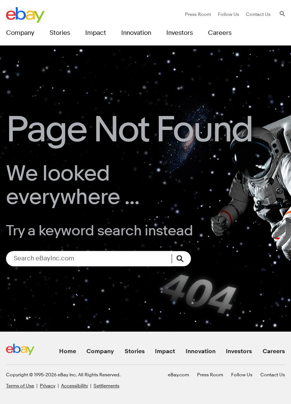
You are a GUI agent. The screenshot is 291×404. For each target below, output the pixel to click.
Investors (239, 351)
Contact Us (272, 374)
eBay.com (178, 374)
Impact (165, 351)
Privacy (47, 385)
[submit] (181, 258)
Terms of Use (20, 385)
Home (67, 351)
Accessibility (74, 385)
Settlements (106, 385)
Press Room (210, 374)
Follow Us (241, 374)
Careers (274, 351)
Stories (135, 351)
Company (100, 351)
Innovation (201, 351)
